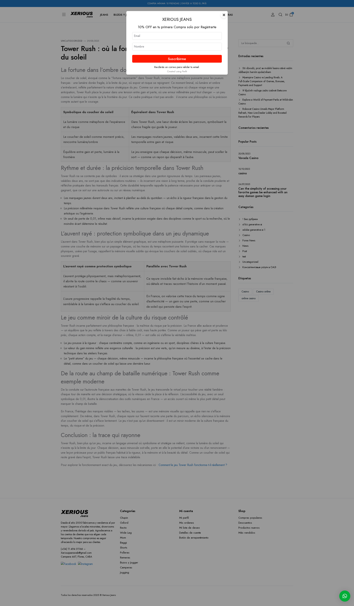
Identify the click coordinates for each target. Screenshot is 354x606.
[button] (344, 596)
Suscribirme (177, 58)
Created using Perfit (177, 71)
